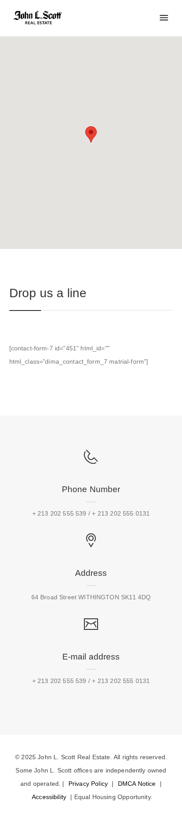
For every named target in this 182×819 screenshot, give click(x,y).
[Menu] (164, 18)
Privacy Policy (88, 783)
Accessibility (49, 796)
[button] (91, 134)
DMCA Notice (137, 783)
